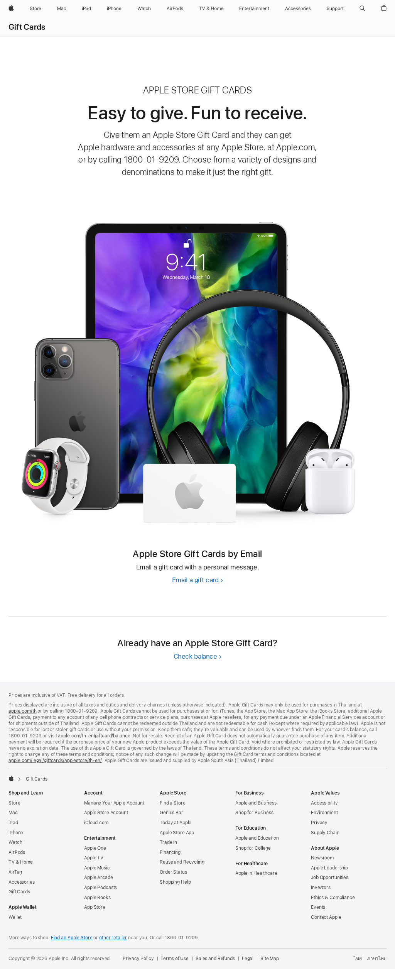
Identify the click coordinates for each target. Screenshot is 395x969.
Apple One (95, 848)
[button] (362, 8)
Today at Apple (175, 822)
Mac (13, 812)
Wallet (15, 917)
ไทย (358, 958)
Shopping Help (175, 882)
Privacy (319, 822)
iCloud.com (96, 822)
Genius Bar (171, 812)
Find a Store (173, 803)
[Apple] (11, 778)
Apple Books (97, 897)
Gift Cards (26, 27)
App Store (94, 907)
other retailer (113, 937)
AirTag (15, 872)
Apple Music (97, 868)
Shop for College (253, 848)
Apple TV (93, 858)
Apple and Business (256, 803)
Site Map (269, 958)
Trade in (168, 842)
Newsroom (322, 858)
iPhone (15, 832)
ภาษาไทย (377, 958)
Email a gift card (197, 580)
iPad (13, 822)
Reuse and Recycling (182, 862)
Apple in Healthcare (256, 873)
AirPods (16, 852)
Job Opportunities (329, 877)
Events (318, 907)
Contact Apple (326, 917)
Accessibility (324, 803)
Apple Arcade (98, 877)
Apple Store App (177, 832)
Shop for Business (254, 812)
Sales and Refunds (215, 958)
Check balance (198, 656)
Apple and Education (257, 838)
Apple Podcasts (100, 887)
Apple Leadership (329, 868)
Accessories (21, 882)
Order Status (173, 872)
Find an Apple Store (72, 937)
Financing (170, 852)
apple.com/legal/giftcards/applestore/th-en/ (55, 760)
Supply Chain (325, 832)
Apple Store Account (106, 812)
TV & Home (20, 862)
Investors (321, 887)
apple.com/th (22, 711)
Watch (15, 842)
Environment (324, 812)
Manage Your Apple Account (114, 803)
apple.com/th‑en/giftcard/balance (94, 736)
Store (14, 803)
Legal (247, 958)
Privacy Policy (138, 958)
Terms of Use (174, 958)
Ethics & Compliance (333, 897)
